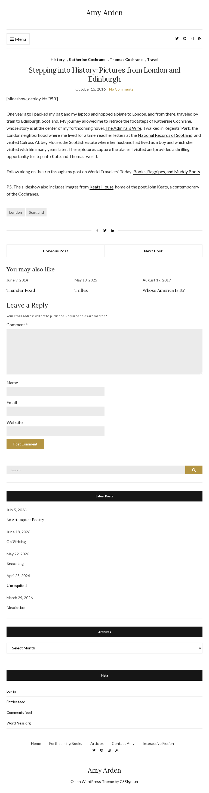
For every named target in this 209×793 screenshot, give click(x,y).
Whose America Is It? (164, 290)
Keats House (101, 186)
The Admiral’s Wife (123, 128)
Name (12, 382)
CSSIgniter (129, 781)
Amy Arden (104, 12)
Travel (152, 59)
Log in (11, 691)
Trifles (81, 290)
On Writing (16, 541)
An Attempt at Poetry (25, 519)
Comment (17, 324)
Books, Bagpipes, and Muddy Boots (166, 171)
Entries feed (16, 702)
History (57, 59)
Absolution (16, 607)
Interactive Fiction (158, 743)
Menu (20, 39)
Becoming (15, 563)
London (15, 212)
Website (15, 422)
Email (12, 402)
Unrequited (17, 585)
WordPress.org (19, 723)
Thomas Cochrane (126, 59)
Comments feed (19, 712)
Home (36, 743)
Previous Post (55, 251)
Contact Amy (123, 743)
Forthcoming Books (65, 743)
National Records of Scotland (165, 135)
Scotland (36, 212)
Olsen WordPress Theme (92, 781)
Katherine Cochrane (87, 59)
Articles (97, 743)
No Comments (121, 89)
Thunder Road (21, 290)
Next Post (153, 251)
